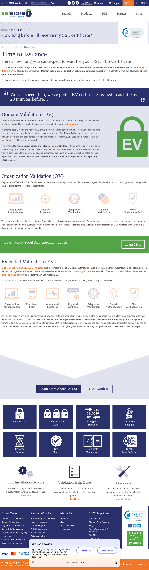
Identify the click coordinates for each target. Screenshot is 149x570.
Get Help (74, 499)
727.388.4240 (11, 3)
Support (116, 3)
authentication (71, 124)
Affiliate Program (38, 525)
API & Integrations (39, 529)
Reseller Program (39, 522)
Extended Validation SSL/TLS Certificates (22, 268)
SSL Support (95, 518)
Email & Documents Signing (14, 532)
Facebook (69, 3)
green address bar (10, 275)
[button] (135, 515)
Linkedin (77, 3)
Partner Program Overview (43, 518)
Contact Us (94, 538)
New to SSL (14, 47)
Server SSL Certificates (12, 529)
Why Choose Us (67, 525)
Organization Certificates (12, 525)
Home (2, 47)
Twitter (73, 3)
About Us (102, 3)
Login (143, 3)
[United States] (27, 3)
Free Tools (6, 536)
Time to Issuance (31, 47)
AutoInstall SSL (38, 536)
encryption (81, 271)
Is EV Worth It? (98, 389)
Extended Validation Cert (12, 518)
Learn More (133, 244)
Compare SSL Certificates (13, 539)
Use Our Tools (123, 499)
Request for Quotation (11, 543)
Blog (87, 3)
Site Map (93, 535)
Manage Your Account (99, 522)
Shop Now (26, 495)
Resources (65, 529)
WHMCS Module (38, 532)
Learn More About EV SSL (59, 389)
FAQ (91, 525)
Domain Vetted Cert (10, 522)
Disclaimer (129, 564)
